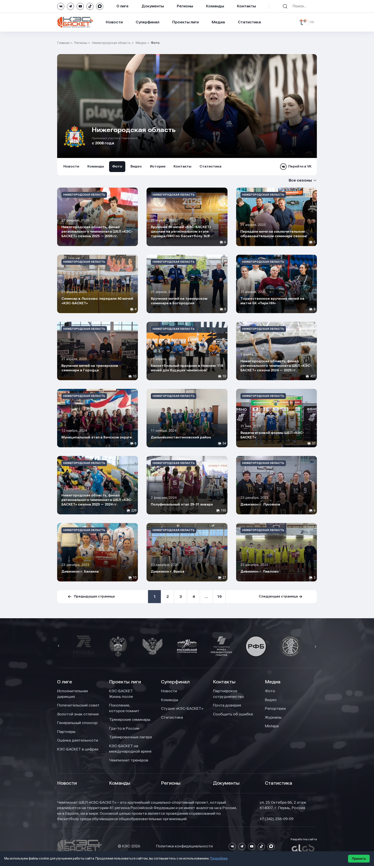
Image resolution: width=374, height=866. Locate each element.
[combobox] (294, 180)
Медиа (218, 22)
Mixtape (272, 726)
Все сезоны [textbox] (300, 180)
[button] (59, 646)
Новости (114, 22)
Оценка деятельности (77, 740)
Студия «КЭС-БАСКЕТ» (182, 708)
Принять (359, 858)
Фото (117, 166)
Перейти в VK (299, 166)
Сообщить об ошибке (233, 714)
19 (219, 596)
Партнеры (66, 731)
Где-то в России (124, 728)
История (157, 166)
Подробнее (219, 858)
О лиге (122, 6)
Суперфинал (147, 22)
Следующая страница (278, 596)
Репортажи (275, 708)
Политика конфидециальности (184, 846)
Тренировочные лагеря (130, 737)
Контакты (246, 6)
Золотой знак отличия (78, 714)
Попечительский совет (78, 705)
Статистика (249, 22)
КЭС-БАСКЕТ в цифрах (77, 749)
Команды (215, 6)
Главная (63, 43)
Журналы (273, 717)
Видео (136, 166)
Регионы (185, 6)
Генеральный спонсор (77, 723)
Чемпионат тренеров (128, 760)
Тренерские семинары (129, 719)
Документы (153, 6)
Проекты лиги (125, 681)
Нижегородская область (111, 43)
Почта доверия (227, 705)
